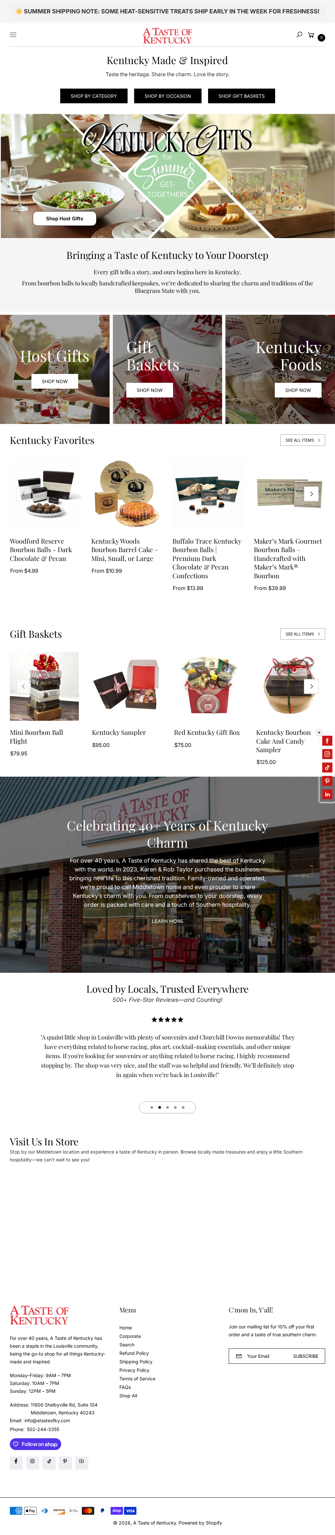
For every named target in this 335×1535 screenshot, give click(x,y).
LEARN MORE (167, 921)
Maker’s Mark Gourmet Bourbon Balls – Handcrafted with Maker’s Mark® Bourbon (288, 558)
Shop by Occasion (168, 96)
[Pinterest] (65, 1463)
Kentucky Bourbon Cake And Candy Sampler (283, 741)
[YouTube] (81, 1463)
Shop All (128, 1395)
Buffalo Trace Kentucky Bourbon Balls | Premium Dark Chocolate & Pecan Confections (206, 558)
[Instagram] (32, 1463)
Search (126, 1344)
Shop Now (55, 381)
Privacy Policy (134, 1370)
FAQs (125, 1387)
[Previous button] (23, 493)
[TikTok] (49, 1463)
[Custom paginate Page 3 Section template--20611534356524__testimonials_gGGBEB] (167, 1107)
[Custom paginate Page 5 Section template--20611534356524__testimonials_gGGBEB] (183, 1107)
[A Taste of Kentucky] (167, 34)
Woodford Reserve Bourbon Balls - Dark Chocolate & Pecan (41, 550)
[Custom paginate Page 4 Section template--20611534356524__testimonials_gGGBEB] (175, 1107)
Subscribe (305, 1356)
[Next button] (311, 493)
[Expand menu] (13, 34)
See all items (300, 440)
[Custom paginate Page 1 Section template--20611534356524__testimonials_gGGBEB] (152, 1107)
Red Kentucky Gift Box (207, 732)
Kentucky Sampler (119, 732)
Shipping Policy (135, 1361)
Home (125, 1327)
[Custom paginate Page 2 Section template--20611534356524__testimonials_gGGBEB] (160, 1107)
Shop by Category (94, 96)
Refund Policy (134, 1353)
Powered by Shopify (200, 1523)
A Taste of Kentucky (154, 1523)
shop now (150, 390)
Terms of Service (137, 1378)
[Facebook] (16, 1463)
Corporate (130, 1336)
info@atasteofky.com (46, 1420)
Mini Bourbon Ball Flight (36, 736)
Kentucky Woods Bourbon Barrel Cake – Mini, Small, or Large (124, 550)
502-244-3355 (43, 1429)
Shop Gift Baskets (242, 96)
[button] (299, 34)
